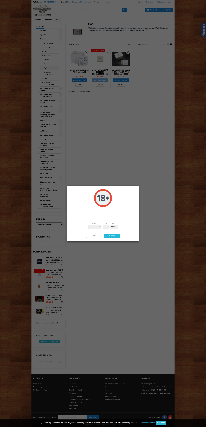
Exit (94, 236)
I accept (161, 423)
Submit (112, 236)
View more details (148, 423)
